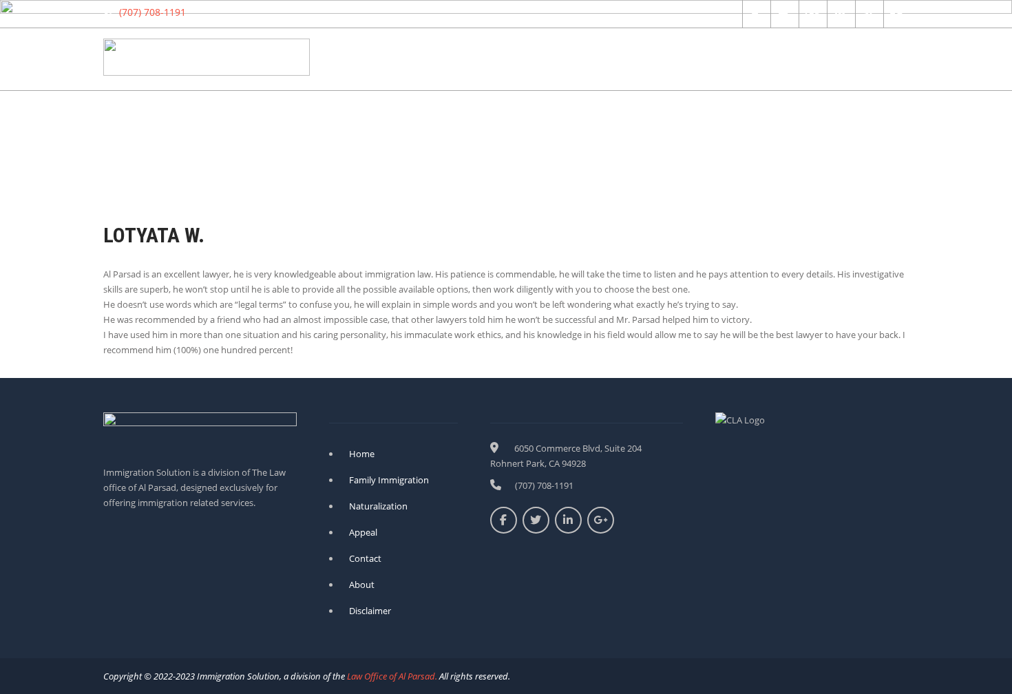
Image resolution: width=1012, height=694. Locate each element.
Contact (825, 58)
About (882, 58)
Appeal (643, 58)
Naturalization (456, 58)
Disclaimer (370, 610)
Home (384, 58)
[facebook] (755, 14)
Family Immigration (558, 58)
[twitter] (783, 14)
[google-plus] (811, 14)
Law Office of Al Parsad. (391, 676)
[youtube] (896, 14)
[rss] (868, 14)
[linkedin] (839, 14)
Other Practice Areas (732, 58)
